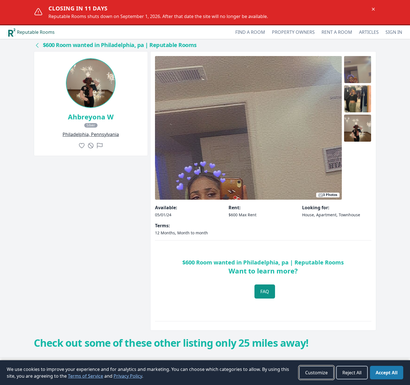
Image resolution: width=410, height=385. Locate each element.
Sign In (393, 32)
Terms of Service (85, 376)
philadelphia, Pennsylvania (91, 134)
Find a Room (250, 32)
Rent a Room (337, 32)
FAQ (264, 291)
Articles (369, 32)
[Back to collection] (37, 45)
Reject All (352, 373)
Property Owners (293, 32)
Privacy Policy (128, 376)
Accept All (387, 373)
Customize (316, 373)
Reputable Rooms (36, 32)
